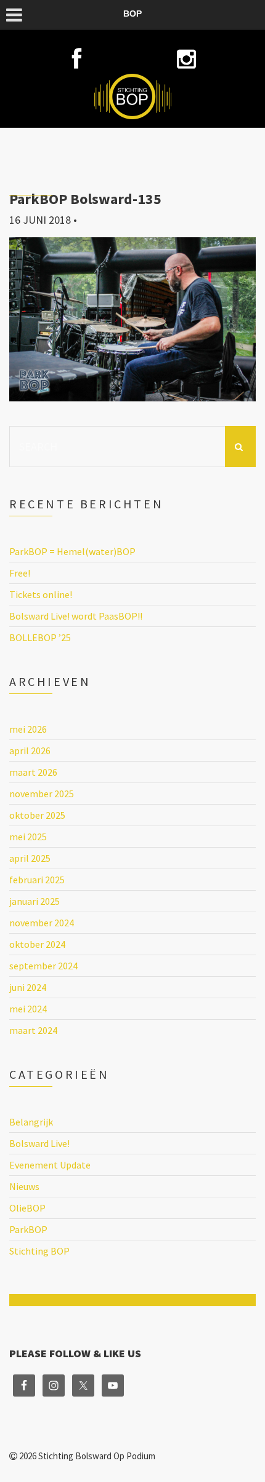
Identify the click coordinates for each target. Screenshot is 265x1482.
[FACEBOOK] (79, 59)
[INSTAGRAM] (186, 59)
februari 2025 (37, 879)
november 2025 (41, 793)
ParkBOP (28, 1229)
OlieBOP (27, 1208)
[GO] (240, 446)
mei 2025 (28, 836)
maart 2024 (33, 1030)
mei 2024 (28, 1009)
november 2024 (41, 922)
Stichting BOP (39, 1251)
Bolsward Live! (39, 1143)
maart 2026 (33, 772)
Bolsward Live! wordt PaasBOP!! (75, 616)
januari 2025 (34, 901)
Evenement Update (50, 1165)
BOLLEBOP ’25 (40, 637)
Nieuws (24, 1186)
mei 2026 (28, 729)
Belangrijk (31, 1122)
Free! (19, 573)
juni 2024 (27, 987)
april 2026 (30, 750)
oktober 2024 (37, 944)
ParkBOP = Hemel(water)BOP (72, 551)
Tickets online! (40, 594)
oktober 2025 (37, 815)
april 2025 (30, 858)
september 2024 (43, 966)
